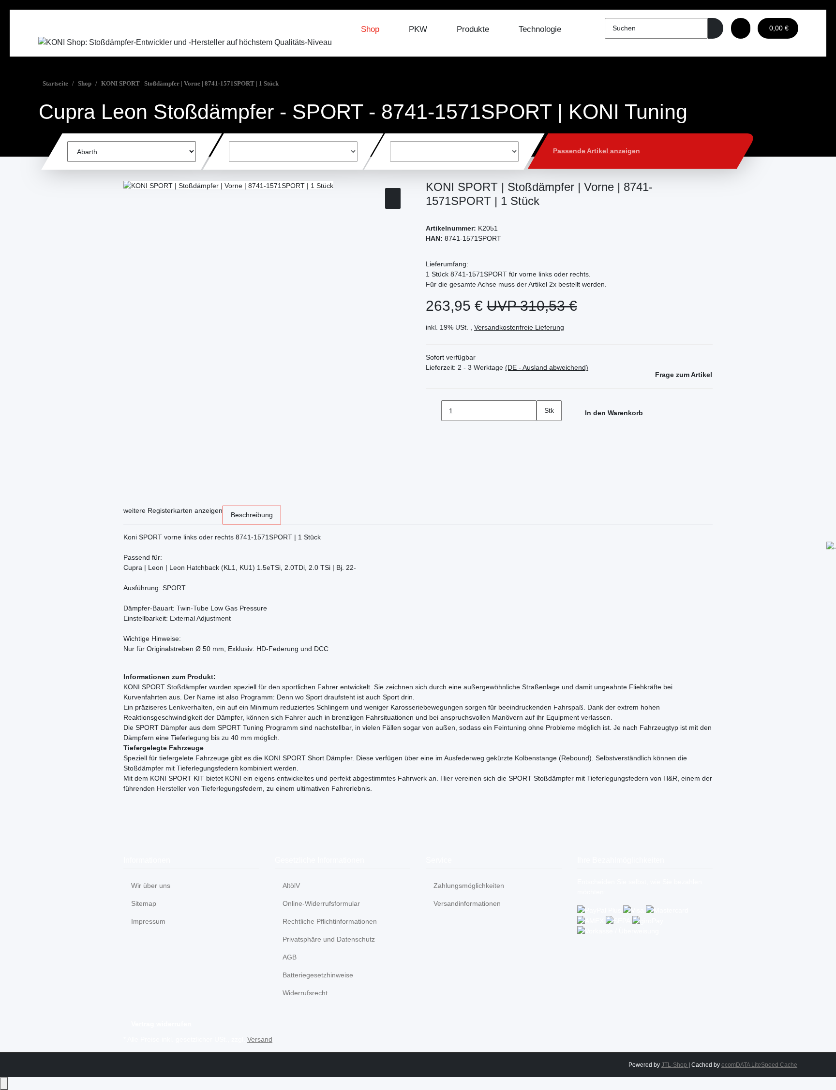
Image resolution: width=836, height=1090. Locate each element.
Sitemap (143, 903)
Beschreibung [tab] (252, 515)
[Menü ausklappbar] (50, 26)
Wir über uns (150, 885)
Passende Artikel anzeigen (596, 151)
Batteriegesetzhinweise (318, 975)
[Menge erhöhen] (544, 431)
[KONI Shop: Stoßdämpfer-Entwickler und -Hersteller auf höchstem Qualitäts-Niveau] (185, 42)
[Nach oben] (4, 1083)
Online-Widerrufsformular (321, 903)
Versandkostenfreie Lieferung (519, 327)
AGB (290, 957)
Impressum (148, 921)
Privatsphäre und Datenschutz (329, 939)
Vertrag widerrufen (161, 1024)
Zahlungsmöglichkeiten (468, 885)
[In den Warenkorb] (131, 175)
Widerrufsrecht (305, 993)
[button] (740, 28)
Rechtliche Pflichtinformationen (330, 921)
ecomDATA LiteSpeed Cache (759, 1064)
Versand (259, 1039)
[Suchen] (715, 28)
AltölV (291, 885)
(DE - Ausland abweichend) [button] (546, 367)
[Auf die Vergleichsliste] (393, 198)
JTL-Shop (674, 1064)
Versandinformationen (467, 903)
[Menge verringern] (433, 410)
